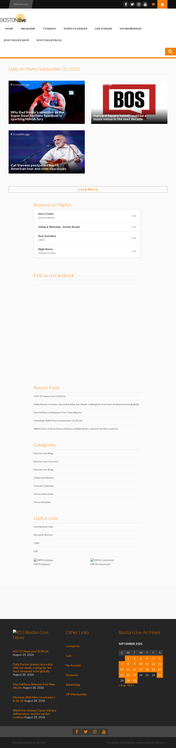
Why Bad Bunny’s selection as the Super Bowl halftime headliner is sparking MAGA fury (47, 102)
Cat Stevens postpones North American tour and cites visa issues (47, 152)
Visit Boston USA (43, 526)
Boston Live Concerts (46, 461)
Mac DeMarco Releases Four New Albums (58, 412)
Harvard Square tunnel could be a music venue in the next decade (129, 102)
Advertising (73, 684)
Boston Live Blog (49, 40)
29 (128, 680)
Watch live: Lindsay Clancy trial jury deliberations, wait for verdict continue (76, 428)
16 (134, 669)
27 (159, 675)
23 (134, 675)
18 (147, 669)
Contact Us (73, 646)
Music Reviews (42, 502)
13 (159, 664)
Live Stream (103, 28)
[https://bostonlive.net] (13, 21)
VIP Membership (131, 28)
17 (141, 669)
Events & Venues (75, 28)
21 (122, 675)
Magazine (28, 28)
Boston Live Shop (16, 40)
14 (122, 669)
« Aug (122, 685)
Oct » (130, 685)
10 (141, 664)
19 (153, 669)
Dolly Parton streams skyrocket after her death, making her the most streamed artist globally (86, 404)
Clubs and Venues (44, 477)
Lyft (36, 551)
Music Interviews (43, 494)
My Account (73, 665)
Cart (68, 655)
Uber (36, 543)
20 (159, 669)
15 (128, 669)
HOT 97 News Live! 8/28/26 (49, 396)
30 (134, 680)
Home (9, 28)
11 (147, 664)
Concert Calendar (44, 485)
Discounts (72, 675)
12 (153, 664)
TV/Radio (49, 28)
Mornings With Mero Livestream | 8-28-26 (58, 420)
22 (128, 675)
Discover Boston (43, 534)
